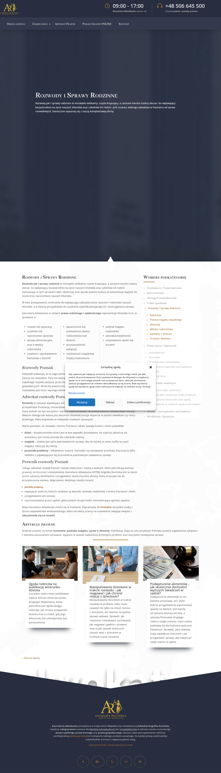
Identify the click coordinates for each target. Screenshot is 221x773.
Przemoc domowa (160, 338)
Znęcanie (154, 371)
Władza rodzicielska (161, 329)
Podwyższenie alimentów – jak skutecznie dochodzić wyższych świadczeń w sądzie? (170, 588)
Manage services (77, 392)
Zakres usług (40, 24)
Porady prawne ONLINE (97, 24)
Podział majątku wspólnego (166, 319)
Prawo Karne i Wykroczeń (161, 345)
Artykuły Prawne (65, 24)
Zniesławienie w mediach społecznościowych (174, 404)
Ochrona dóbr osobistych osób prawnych (172, 394)
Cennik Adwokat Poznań (120, 744)
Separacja (155, 315)
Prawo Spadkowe (157, 303)
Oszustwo (154, 357)
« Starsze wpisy (31, 658)
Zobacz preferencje (139, 402)
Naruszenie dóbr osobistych (165, 390)
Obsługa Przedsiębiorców (161, 298)
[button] (150, 367)
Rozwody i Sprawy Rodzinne (164, 308)
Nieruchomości (155, 293)
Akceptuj (81, 402)
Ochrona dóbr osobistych (161, 383)
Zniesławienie (157, 352)
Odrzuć (110, 402)
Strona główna (16, 24)
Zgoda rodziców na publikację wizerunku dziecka (44, 587)
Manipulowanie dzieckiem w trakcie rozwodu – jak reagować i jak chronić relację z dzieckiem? (110, 591)
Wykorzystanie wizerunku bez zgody (170, 399)
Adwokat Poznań (97, 744)
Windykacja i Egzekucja (160, 416)
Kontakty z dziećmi (161, 333)
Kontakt (124, 24)
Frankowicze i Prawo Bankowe (164, 288)
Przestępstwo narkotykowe (164, 362)
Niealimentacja (157, 376)
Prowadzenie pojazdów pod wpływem (170, 366)
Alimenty (155, 324)
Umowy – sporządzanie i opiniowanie (168, 411)
